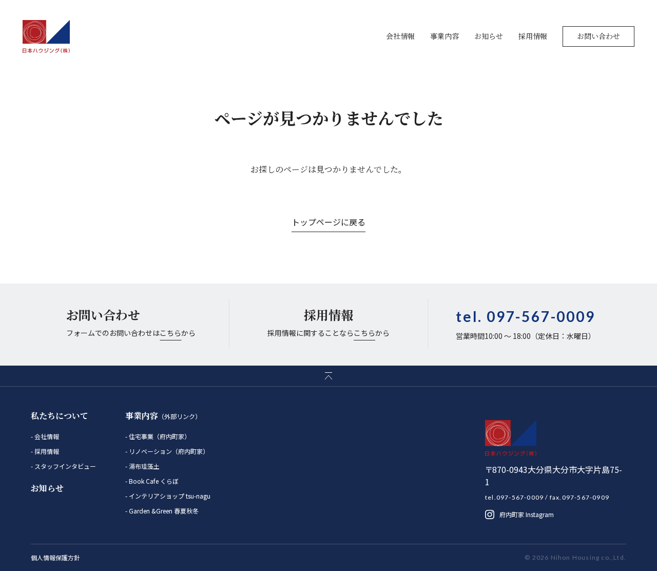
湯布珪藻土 (143, 466)
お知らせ (488, 36)
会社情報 (400, 36)
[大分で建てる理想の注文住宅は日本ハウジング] (46, 36)
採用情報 (532, 36)
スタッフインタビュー (64, 466)
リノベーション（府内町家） (168, 451)
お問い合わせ (598, 36)
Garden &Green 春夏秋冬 (163, 510)
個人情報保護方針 (55, 557)
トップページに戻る (328, 222)
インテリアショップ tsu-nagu (168, 495)
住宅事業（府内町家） (158, 436)
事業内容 (444, 36)
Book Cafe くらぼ (153, 481)
